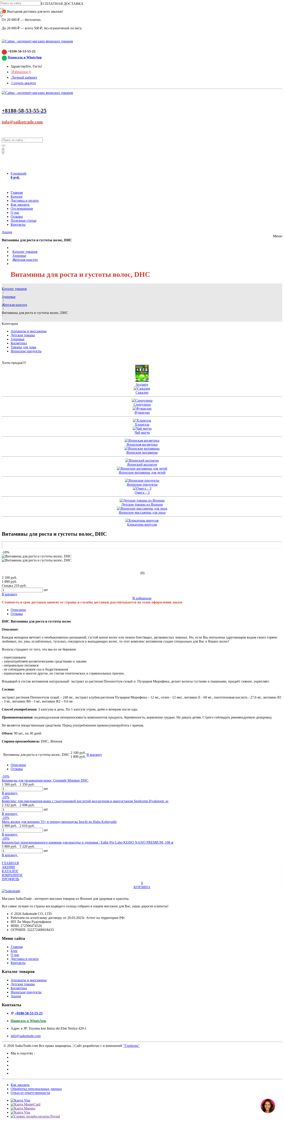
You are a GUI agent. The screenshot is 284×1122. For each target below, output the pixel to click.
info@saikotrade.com (22, 121)
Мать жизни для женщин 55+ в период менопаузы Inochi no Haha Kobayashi (59, 822)
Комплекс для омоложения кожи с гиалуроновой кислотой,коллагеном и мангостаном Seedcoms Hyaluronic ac (85, 801)
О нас (15, 212)
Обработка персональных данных (36, 1089)
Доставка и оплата (25, 200)
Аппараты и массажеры (29, 331)
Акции (7, 232)
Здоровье (19, 256)
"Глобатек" (131, 1046)
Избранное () (21, 72)
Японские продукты (26, 351)
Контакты (18, 224)
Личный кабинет (24, 77)
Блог (14, 951)
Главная (17, 192)
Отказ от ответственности (30, 1093)
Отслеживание (22, 208)
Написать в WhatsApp (25, 57)
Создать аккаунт (23, 83)
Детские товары (23, 335)
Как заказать (20, 204)
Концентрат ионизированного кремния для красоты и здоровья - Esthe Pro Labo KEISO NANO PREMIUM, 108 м (87, 842)
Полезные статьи (23, 220)
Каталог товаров (24, 252)
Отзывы (17, 216)
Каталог (17, 196)
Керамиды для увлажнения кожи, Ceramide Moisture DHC (45, 780)
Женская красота (25, 260)
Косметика (19, 343)
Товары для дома (23, 347)
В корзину (10, 793)
